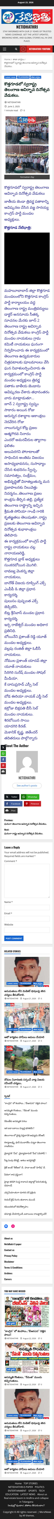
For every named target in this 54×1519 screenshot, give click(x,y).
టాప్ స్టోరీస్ (11, 1323)
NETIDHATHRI (27, 27)
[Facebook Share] (3, 757)
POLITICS (39, 1487)
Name (8, 902)
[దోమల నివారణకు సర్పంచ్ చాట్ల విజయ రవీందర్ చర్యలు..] (27, 1060)
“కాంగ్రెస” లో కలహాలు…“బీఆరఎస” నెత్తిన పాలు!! (25, 1332)
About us (8, 1238)
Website (8, 924)
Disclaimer (9, 1261)
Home (18, 1483)
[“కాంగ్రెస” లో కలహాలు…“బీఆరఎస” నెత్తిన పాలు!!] (27, 1312)
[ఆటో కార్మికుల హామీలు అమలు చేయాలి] (27, 1018)
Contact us (9, 1250)
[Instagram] (13, 1226)
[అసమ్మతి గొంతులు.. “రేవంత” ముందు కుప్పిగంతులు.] (27, 1358)
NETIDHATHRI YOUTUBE (39, 49)
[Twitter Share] (3, 745)
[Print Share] (3, 769)
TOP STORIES (31, 1483)
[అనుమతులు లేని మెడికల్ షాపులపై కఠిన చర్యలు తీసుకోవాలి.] (27, 972)
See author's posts (27, 785)
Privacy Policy (10, 1255)
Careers (8, 1279)
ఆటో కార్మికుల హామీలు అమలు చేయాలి (24, 1037)
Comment (10, 861)
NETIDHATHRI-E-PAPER (20, 1487)
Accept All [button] (27, 1512)
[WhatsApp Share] (3, 751)
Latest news (10, 77)
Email (8, 913)
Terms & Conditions (13, 1267)
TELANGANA (23, 77)
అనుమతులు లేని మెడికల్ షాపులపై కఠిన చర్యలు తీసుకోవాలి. (25, 992)
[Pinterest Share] (3, 763)
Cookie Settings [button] (12, 1512)
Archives (8, 1273)
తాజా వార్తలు (35, 77)
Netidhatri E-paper (12, 1244)
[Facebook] (6, 1226)
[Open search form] (16, 49)
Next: (23, 831)
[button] (4, 49)
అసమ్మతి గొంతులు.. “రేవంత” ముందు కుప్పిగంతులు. (23, 1378)
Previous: (25, 822)
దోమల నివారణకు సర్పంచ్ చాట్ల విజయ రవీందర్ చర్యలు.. (24, 1081)
